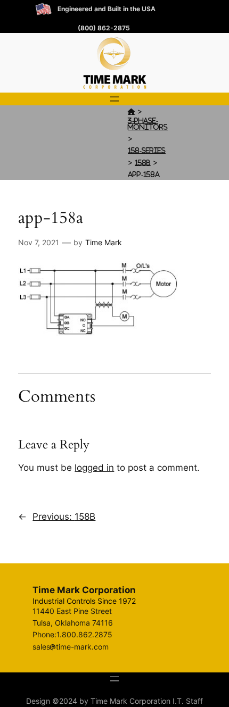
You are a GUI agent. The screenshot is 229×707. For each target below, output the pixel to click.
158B (143, 162)
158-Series (147, 150)
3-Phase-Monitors (148, 123)
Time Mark (103, 242)
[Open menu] (114, 99)
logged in (94, 467)
